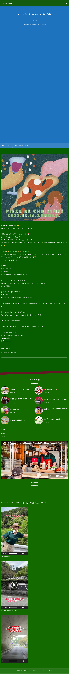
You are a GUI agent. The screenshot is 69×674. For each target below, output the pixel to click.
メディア (3, 437)
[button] (14, 531)
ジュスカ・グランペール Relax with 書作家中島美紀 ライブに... (55, 409)
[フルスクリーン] (25, 553)
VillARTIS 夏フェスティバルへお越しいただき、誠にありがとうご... (22, 399)
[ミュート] (23, 553)
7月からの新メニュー (15, 409)
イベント (3, 429)
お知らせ (3, 433)
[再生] (3, 553)
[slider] (13, 553)
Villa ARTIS (6, 3)
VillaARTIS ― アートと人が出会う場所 (19, 389)
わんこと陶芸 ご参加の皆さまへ (18, 420)
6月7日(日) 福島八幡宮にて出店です (53, 419)
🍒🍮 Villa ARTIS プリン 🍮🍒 (51, 389)
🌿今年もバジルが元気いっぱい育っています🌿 (55, 399)
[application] (14, 531)
